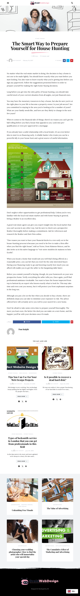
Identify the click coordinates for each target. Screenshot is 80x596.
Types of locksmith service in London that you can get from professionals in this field (22, 442)
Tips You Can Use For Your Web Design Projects (22, 378)
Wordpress (33, 373)
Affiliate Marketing (63, 546)
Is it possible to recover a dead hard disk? (57, 378)
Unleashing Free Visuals (22, 510)
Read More (21, 396)
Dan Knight (17, 60)
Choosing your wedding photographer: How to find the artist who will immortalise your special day (22, 553)
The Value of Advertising (57, 508)
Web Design (23, 373)
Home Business (17, 434)
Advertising (15, 504)
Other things (40, 38)
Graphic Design (26, 504)
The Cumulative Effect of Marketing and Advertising (57, 550)
